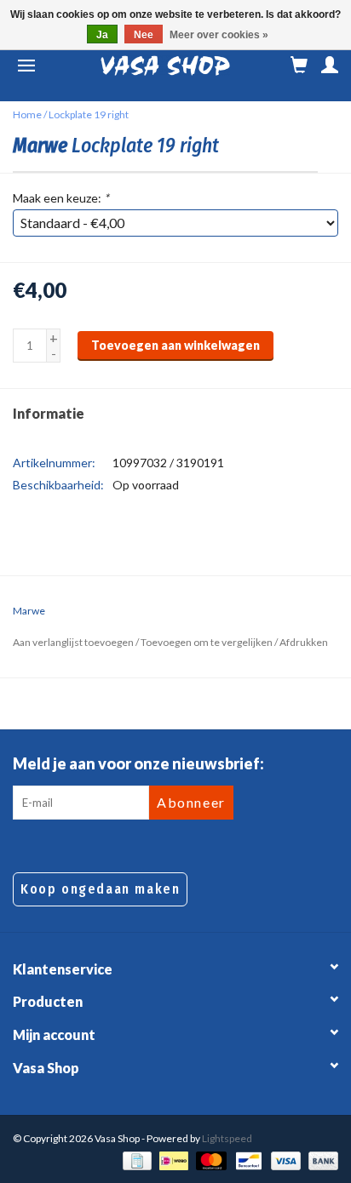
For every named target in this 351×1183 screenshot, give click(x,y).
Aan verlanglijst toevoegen (73, 642)
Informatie (48, 413)
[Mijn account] (329, 65)
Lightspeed (227, 1138)
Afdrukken (303, 642)
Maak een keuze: (61, 198)
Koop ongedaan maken (100, 889)
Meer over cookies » (219, 35)
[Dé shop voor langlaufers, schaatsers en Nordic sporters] (166, 66)
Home (27, 114)
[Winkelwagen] (299, 65)
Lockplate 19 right (89, 114)
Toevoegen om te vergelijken (207, 642)
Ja (102, 35)
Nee (143, 35)
